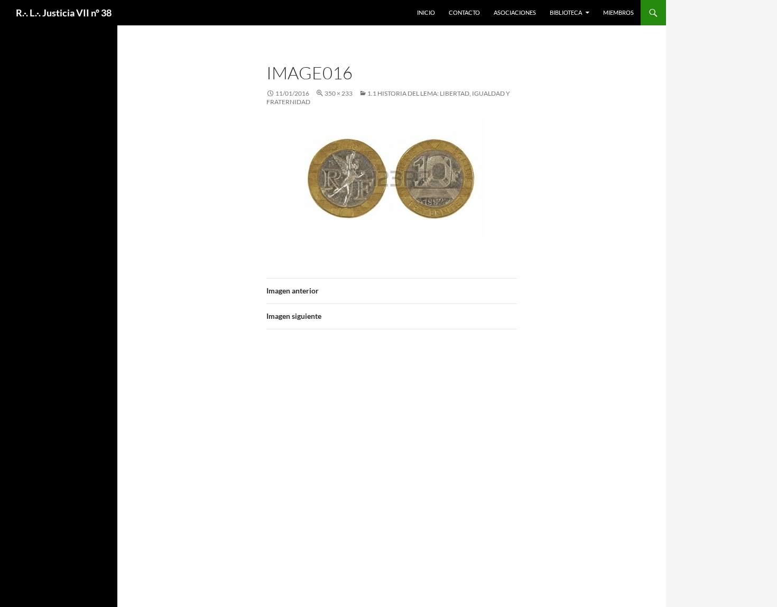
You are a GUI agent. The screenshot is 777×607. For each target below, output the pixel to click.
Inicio (426, 12)
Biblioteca (566, 12)
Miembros (618, 12)
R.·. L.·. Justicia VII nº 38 (64, 13)
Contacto (464, 12)
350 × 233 (339, 93)
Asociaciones (515, 12)
